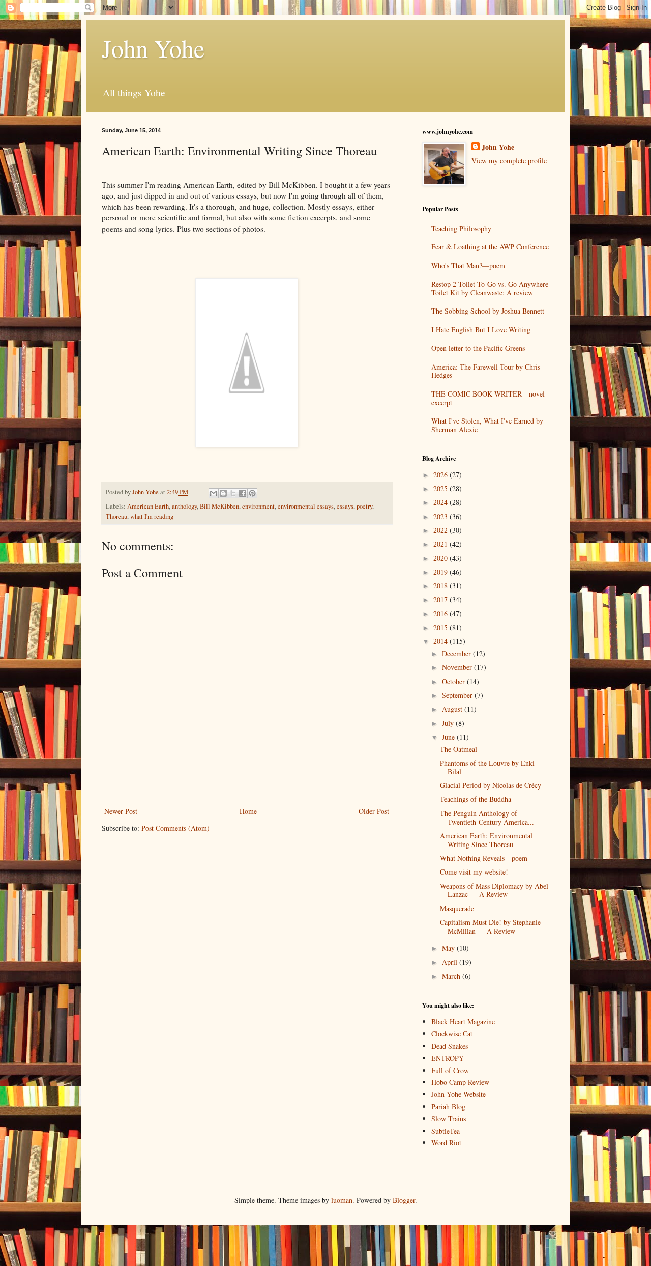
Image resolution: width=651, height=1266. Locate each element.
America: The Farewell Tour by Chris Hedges (485, 371)
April (450, 962)
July (449, 723)
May (449, 948)
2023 (441, 516)
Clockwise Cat (451, 1033)
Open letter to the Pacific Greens (478, 348)
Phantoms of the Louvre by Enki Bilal (487, 767)
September (458, 695)
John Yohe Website (458, 1094)
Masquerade (457, 908)
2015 (441, 627)
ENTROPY (447, 1058)
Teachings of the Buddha (475, 799)
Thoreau (116, 516)
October (454, 681)
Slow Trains (448, 1118)
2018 (441, 585)
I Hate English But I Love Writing (480, 329)
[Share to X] (233, 493)
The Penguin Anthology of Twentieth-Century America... (487, 817)
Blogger (404, 1200)
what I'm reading (151, 516)
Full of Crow (450, 1070)
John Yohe (153, 48)
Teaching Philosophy (461, 228)
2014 (441, 641)
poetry (364, 506)
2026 (441, 475)
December (457, 653)
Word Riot (446, 1142)
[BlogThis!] (223, 493)
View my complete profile (509, 160)
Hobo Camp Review (460, 1082)
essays (345, 506)
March (452, 976)
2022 (441, 530)
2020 (441, 558)
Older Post (374, 811)
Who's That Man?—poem (468, 265)
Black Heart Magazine (463, 1021)
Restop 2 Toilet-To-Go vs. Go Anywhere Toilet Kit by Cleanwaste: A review (489, 288)
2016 (441, 613)
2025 (441, 488)
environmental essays (306, 506)
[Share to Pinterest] (252, 493)
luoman (341, 1200)
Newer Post (120, 811)
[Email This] (214, 493)
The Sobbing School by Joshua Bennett (487, 311)
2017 (441, 599)
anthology (184, 506)
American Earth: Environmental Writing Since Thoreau (486, 840)
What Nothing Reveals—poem (483, 858)
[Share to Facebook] (243, 493)
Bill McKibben (219, 506)
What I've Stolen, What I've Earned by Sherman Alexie (487, 425)
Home (248, 811)
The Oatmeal (458, 749)
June (449, 737)
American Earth (148, 506)
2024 (441, 502)
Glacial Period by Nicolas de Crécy (490, 785)
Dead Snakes (449, 1046)
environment (258, 506)
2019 (441, 572)
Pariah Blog (448, 1106)
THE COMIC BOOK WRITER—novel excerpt (488, 398)
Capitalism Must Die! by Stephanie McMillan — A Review (490, 926)
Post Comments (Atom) (175, 828)
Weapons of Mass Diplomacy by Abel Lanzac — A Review (494, 890)
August (453, 709)
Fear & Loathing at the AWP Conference (490, 246)
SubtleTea (445, 1131)
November (458, 667)
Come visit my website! (474, 872)
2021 (441, 544)
